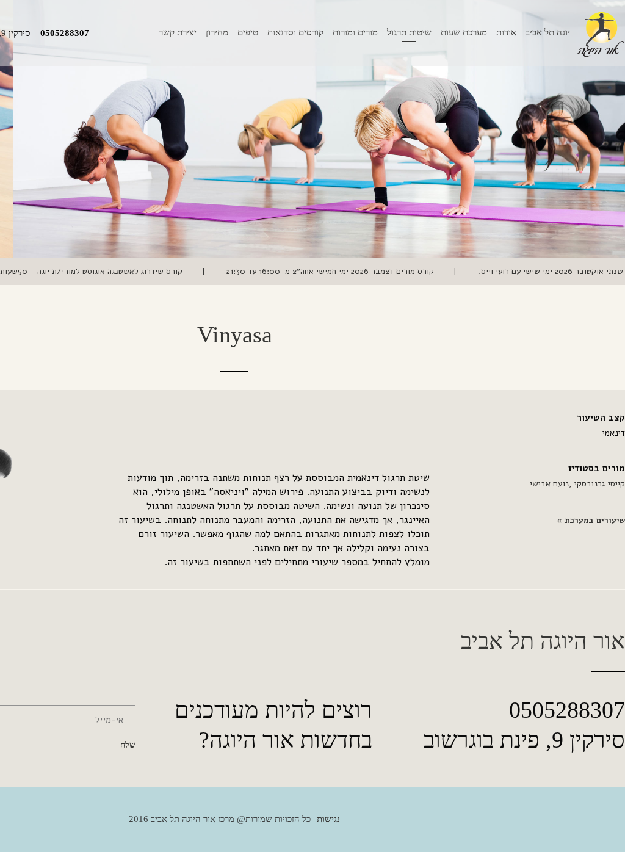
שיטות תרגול (409, 32)
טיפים (247, 32)
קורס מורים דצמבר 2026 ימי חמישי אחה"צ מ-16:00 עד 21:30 (453, 271)
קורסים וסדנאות (295, 32)
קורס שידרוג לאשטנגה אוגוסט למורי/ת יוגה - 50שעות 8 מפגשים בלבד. (184, 271)
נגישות (328, 819)
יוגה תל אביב (548, 32)
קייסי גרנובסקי (598, 483)
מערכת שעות (464, 32)
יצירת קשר (178, 32)
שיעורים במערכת (593, 520)
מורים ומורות (355, 32)
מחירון (217, 32)
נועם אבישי (549, 483)
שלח (127, 744)
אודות (506, 32)
